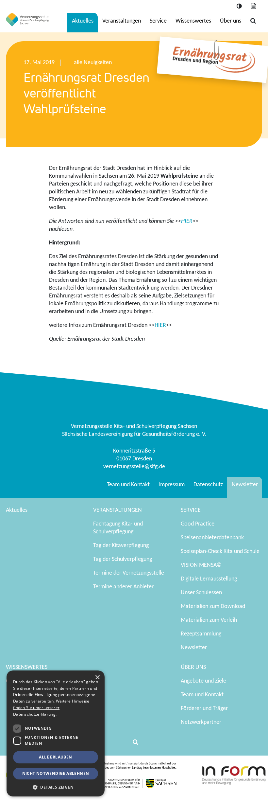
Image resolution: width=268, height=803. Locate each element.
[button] (55, 787)
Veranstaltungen (121, 21)
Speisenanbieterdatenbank (212, 538)
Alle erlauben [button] (55, 757)
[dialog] (56, 733)
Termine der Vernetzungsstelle (128, 573)
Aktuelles (82, 21)
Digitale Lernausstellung (209, 579)
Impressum (172, 485)
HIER (187, 221)
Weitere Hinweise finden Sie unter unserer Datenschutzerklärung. (51, 707)
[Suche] (252, 21)
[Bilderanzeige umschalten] (253, 6)
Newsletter (245, 485)
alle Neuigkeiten (93, 63)
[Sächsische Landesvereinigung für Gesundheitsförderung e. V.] (27, 20)
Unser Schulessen (201, 593)
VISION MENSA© (201, 565)
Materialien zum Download (213, 606)
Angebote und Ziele (203, 681)
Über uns (230, 21)
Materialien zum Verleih (209, 620)
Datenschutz (208, 485)
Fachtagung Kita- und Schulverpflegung (118, 528)
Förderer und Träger (204, 708)
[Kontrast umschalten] (239, 6)
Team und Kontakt (128, 485)
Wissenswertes (193, 21)
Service (158, 21)
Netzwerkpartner (201, 722)
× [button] (97, 677)
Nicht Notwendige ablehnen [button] (55, 773)
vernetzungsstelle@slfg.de (134, 467)
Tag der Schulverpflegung (122, 559)
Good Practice (197, 524)
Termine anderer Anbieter (123, 587)
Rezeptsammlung (201, 634)
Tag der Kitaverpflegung (121, 546)
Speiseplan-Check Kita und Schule (220, 551)
